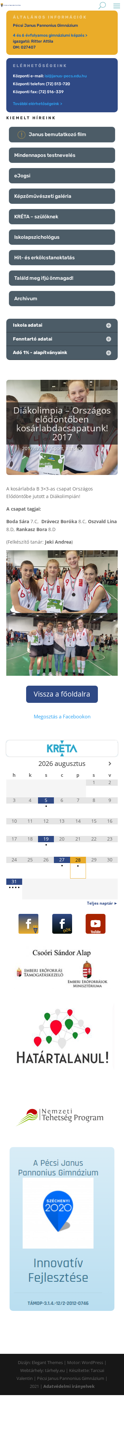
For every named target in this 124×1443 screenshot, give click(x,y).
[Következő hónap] (110, 764)
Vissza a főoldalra (62, 694)
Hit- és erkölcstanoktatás (44, 258)
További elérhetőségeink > (37, 103)
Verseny (74, 448)
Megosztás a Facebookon (62, 716)
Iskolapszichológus (37, 237)
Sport (57, 448)
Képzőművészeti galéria (42, 196)
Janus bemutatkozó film (57, 134)
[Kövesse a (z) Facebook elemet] (28, 924)
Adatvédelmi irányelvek (69, 1386)
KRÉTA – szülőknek (36, 217)
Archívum (25, 299)
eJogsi (22, 176)
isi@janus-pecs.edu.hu (66, 76)
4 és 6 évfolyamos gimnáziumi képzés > (50, 35)
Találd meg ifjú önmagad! (43, 278)
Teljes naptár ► (102, 903)
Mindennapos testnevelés (44, 155)
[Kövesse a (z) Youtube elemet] (95, 924)
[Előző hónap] (14, 764)
